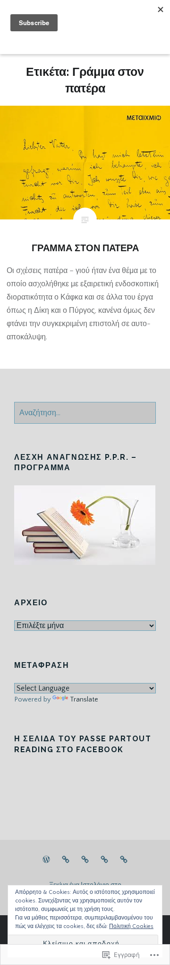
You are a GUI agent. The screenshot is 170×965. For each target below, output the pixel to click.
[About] (104, 859)
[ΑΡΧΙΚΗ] (46, 859)
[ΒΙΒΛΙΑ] (65, 859)
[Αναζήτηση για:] (85, 413)
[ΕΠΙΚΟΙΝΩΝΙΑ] (123, 859)
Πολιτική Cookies (131, 926)
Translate (84, 699)
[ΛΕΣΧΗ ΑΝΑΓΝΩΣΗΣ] (85, 859)
